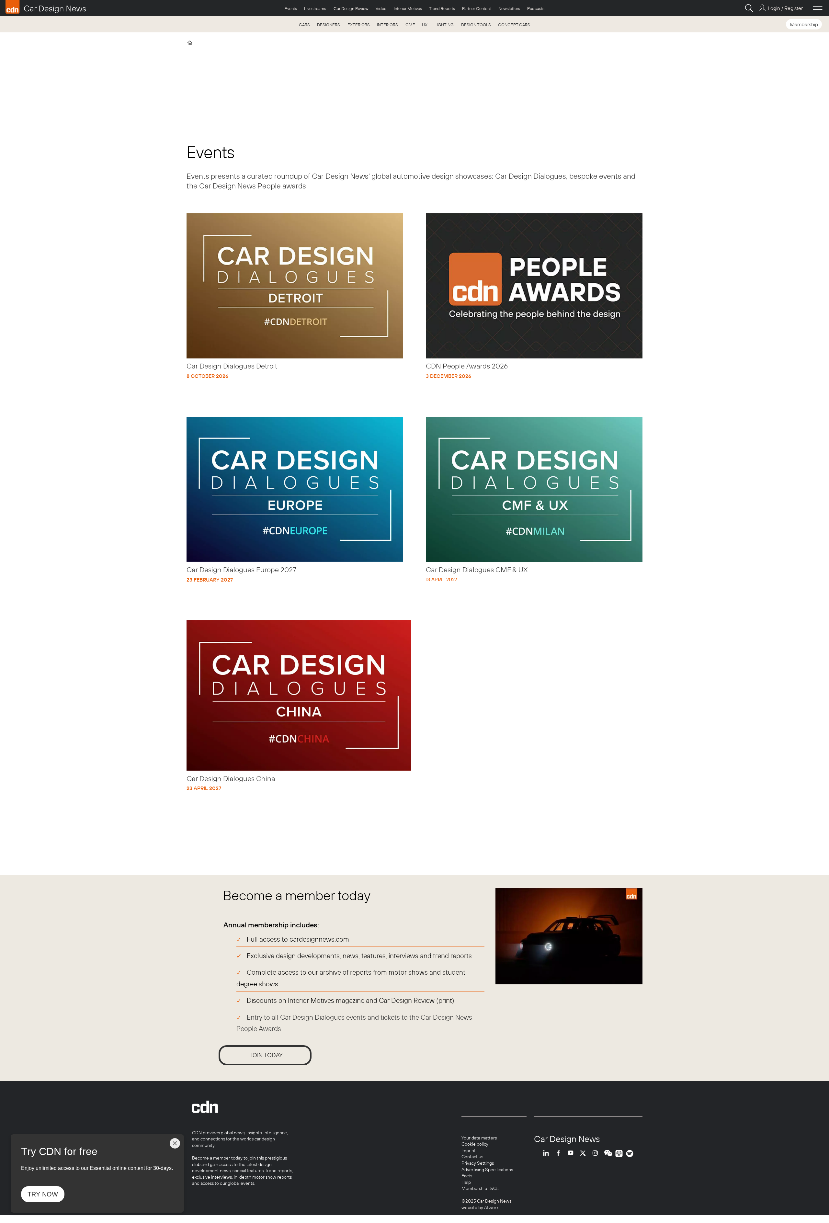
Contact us (472, 1157)
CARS (304, 24)
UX (424, 24)
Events (291, 8)
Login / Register (785, 8)
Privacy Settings (477, 1163)
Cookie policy (474, 1144)
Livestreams (315, 8)
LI (547, 1153)
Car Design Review (351, 8)
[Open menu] (817, 8)
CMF (410, 24)
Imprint (468, 1150)
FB (560, 1153)
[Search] (749, 8)
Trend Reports (442, 8)
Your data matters (479, 1138)
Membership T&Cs (479, 1188)
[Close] (175, 1143)
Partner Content (476, 8)
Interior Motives (408, 8)
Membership (804, 24)
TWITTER (584, 1153)
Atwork (491, 1207)
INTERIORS (387, 24)
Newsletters (509, 8)
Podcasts (535, 8)
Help (466, 1182)
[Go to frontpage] (45, 7)
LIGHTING (444, 24)
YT (572, 1153)
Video (381, 8)
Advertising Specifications (487, 1169)
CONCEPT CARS (514, 24)
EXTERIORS (358, 24)
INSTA (597, 1153)
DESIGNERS (328, 24)
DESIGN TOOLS (476, 24)
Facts (466, 1176)
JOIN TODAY (266, 1055)
